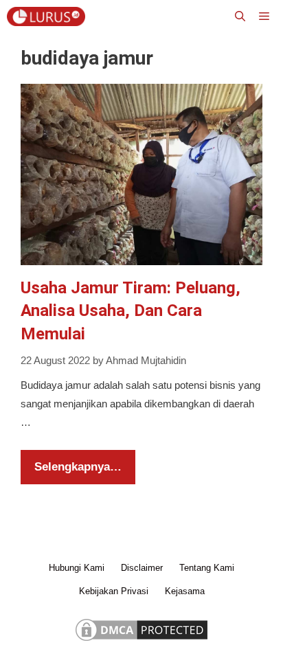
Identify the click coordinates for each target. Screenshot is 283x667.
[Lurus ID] (49, 16)
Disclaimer (142, 568)
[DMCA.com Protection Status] (141, 640)
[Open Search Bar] (240, 16)
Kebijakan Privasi (113, 591)
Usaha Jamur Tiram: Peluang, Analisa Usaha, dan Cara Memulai (130, 310)
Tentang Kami (206, 568)
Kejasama (185, 591)
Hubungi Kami (76, 568)
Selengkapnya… (78, 466)
